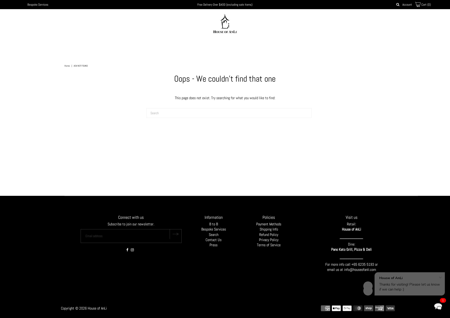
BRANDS (198, 45)
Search (213, 234)
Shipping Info (269, 229)
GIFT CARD (277, 45)
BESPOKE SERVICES (225, 45)
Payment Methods (268, 224)
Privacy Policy (268, 239)
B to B (213, 224)
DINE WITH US (252, 45)
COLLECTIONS (174, 45)
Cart (426, 5)
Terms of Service (269, 244)
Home (67, 65)
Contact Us (213, 239)
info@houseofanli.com (360, 269)
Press (214, 244)
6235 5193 (366, 264)
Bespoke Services (37, 5)
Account (407, 5)
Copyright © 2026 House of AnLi (84, 308)
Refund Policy (268, 234)
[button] (438, 306)
